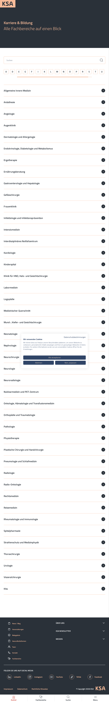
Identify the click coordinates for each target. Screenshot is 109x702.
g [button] (25, 71)
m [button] (57, 71)
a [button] (6, 71)
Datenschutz (22, 689)
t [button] (95, 71)
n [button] (63, 71)
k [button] (44, 71)
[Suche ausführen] (101, 60)
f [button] (31, 71)
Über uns (60, 623)
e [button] (19, 71)
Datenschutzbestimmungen (75, 337)
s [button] (89, 71)
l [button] (50, 71)
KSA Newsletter (63, 631)
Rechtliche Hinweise (40, 689)
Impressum (8, 689)
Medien (59, 639)
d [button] (12, 71)
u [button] (101, 71)
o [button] (70, 71)
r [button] (82, 71)
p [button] (76, 71)
